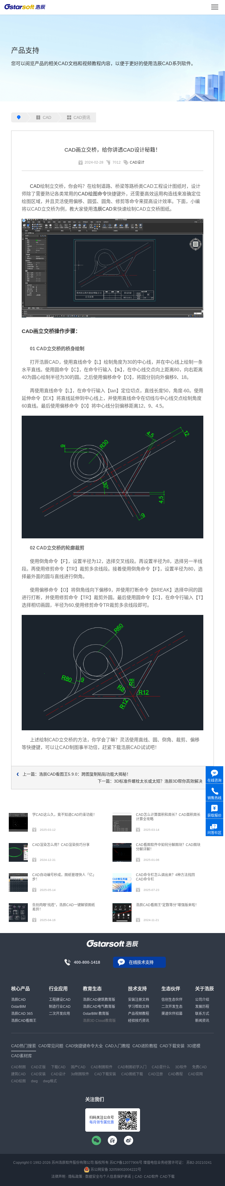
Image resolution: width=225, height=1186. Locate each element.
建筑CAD (18, 1074)
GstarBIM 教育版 (96, 1014)
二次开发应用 (59, 1014)
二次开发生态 (172, 1007)
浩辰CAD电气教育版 (99, 1007)
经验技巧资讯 (138, 1021)
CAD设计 (137, 162)
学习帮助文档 (138, 1007)
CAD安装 (38, 1074)
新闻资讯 (202, 1021)
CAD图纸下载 (132, 1074)
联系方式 (202, 1014)
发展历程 (202, 1007)
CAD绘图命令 (92, 193)
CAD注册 (155, 1074)
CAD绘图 (18, 1081)
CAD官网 (195, 1074)
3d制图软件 (80, 1074)
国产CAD (78, 1067)
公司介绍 (202, 1000)
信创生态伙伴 (172, 1000)
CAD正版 (38, 1067)
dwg (34, 1081)
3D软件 (181, 1067)
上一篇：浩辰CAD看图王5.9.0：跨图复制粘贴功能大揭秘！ (77, 774)
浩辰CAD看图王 (23, 1021)
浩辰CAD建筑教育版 (99, 1000)
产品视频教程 (138, 1014)
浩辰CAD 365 (22, 1014)
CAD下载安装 (105, 1074)
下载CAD (58, 1067)
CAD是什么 (161, 1067)
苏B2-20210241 (199, 1163)
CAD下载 (167, 1177)
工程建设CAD (60, 1000)
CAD (47, 117)
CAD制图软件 (101, 1067)
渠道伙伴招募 (172, 1014)
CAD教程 (175, 1074)
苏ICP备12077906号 (126, 1163)
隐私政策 (75, 1177)
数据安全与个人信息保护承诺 (108, 1177)
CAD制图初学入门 (132, 1067)
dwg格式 (50, 1081)
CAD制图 (18, 1067)
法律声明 (58, 1177)
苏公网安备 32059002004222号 (115, 1170)
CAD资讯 (82, 117)
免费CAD (199, 1067)
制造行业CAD (60, 1007)
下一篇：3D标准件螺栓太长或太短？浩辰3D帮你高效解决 (150, 781)
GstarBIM (18, 1007)
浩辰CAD (102, 209)
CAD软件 (151, 1177)
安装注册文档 (138, 1000)
